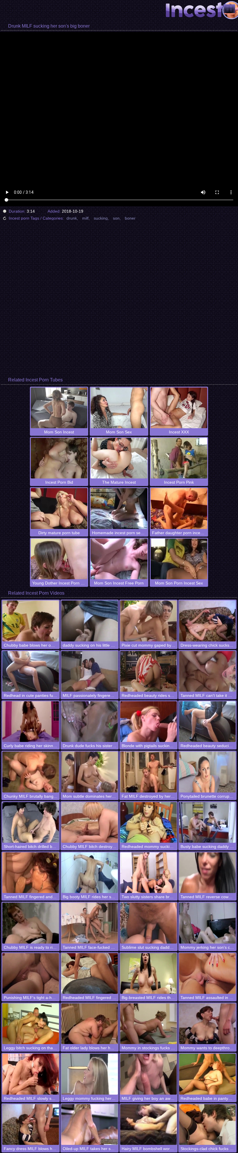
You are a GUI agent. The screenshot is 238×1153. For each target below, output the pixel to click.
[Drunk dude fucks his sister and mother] (89, 721)
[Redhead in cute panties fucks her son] (30, 671)
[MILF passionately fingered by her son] (89, 671)
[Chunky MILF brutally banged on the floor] (30, 772)
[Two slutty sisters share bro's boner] (148, 872)
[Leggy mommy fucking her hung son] (89, 1074)
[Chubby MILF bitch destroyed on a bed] (89, 822)
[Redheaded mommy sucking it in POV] (148, 822)
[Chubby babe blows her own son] (30, 620)
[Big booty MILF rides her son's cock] (89, 872)
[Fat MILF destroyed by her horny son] (148, 772)
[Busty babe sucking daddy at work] (207, 822)
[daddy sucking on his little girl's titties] (89, 620)
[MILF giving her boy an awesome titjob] (148, 1074)
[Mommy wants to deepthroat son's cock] (207, 1023)
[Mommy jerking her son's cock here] (207, 923)
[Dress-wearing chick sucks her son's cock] (207, 620)
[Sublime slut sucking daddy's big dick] (148, 923)
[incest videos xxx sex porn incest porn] (229, 8)
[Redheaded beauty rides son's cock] (148, 671)
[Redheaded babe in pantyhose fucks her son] (207, 1074)
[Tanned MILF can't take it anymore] (207, 671)
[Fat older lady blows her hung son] (89, 1023)
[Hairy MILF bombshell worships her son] (148, 1124)
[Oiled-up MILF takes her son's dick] (89, 1124)
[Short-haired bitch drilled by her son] (30, 822)
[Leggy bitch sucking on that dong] (30, 1023)
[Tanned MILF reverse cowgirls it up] (207, 872)
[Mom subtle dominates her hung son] (89, 772)
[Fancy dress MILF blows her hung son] (30, 1124)
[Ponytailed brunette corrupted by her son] (207, 772)
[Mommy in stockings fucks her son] (148, 1023)
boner (130, 218)
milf (85, 218)
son (116, 218)
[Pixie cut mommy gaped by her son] (148, 620)
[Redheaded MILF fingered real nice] (89, 973)
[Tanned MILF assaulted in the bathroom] (207, 973)
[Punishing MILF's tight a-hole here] (30, 973)
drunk (71, 218)
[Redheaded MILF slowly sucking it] (30, 1074)
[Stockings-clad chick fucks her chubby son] (207, 1124)
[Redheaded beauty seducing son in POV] (207, 721)
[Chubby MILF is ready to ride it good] (30, 923)
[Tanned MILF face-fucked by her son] (89, 923)
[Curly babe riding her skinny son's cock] (30, 721)
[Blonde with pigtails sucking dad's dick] (148, 721)
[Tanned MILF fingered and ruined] (30, 872)
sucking (101, 218)
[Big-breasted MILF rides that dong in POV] (148, 973)
